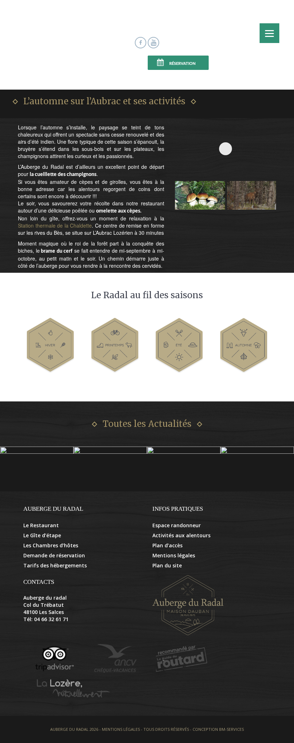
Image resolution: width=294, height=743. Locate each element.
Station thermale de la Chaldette (55, 225)
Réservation (182, 64)
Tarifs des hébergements (55, 565)
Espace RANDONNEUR (119, 63)
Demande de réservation (54, 555)
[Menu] (269, 33)
